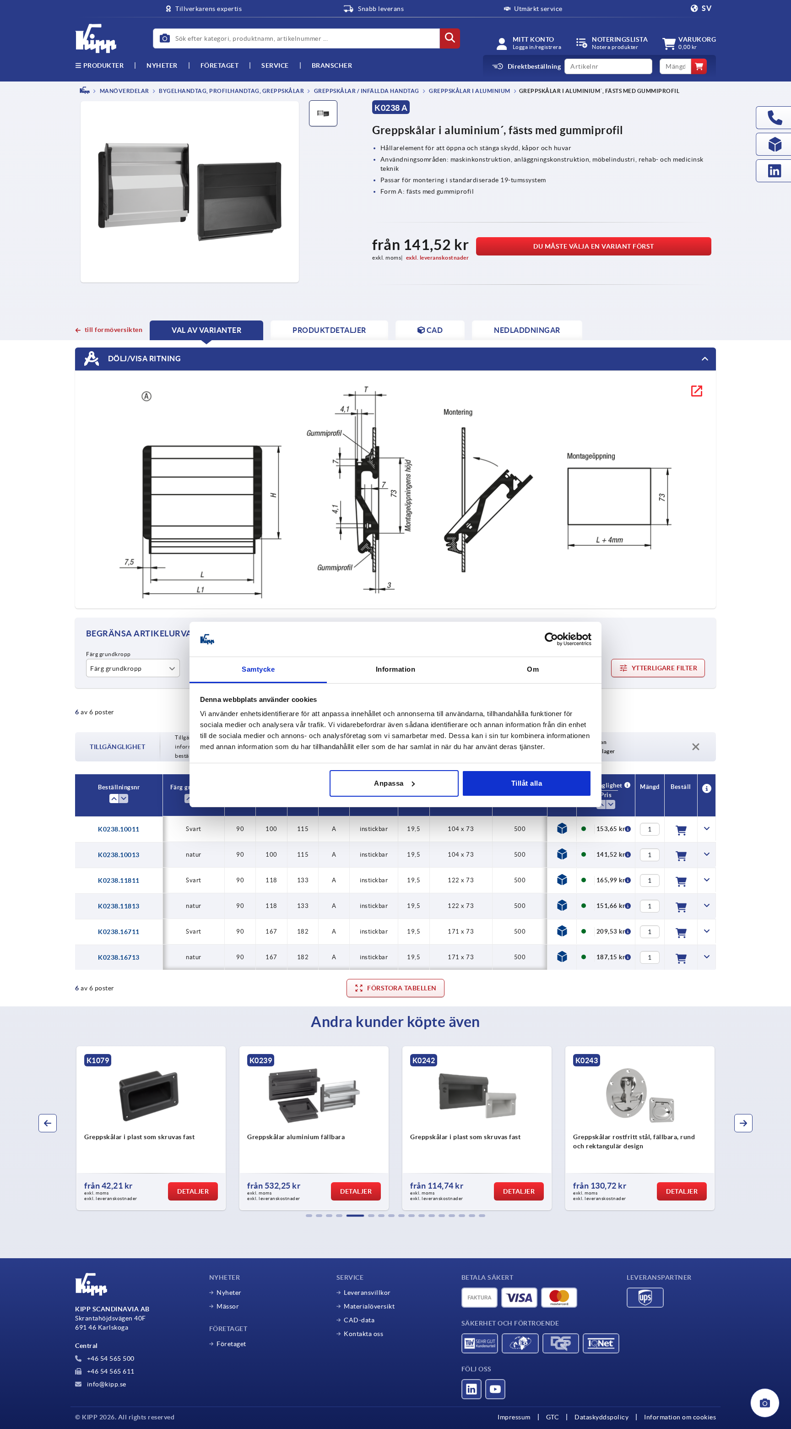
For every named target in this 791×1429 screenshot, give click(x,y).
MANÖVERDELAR (123, 91)
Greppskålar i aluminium (469, 91)
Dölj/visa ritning (143, 358)
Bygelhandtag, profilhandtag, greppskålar (231, 91)
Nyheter (229, 1292)
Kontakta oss (363, 1333)
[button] (309, 1215)
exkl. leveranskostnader (437, 258)
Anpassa (389, 783)
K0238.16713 (119, 957)
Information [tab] (396, 669)
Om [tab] (533, 669)
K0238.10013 (119, 854)
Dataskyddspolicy (601, 1417)
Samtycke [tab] (258, 669)
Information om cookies (680, 1417)
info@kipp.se (105, 1384)
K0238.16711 (119, 931)
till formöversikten (113, 329)
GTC (552, 1417)
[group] (151, 1128)
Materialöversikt (369, 1306)
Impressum (514, 1417)
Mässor (228, 1306)
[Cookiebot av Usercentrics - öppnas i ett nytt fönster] (551, 639)
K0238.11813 (119, 906)
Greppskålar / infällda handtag (366, 91)
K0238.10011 (119, 829)
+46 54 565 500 (110, 1358)
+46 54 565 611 (110, 1371)
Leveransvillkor (367, 1292)
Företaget (219, 65)
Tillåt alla (526, 783)
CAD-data (359, 1320)
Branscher (332, 65)
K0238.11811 (119, 880)
